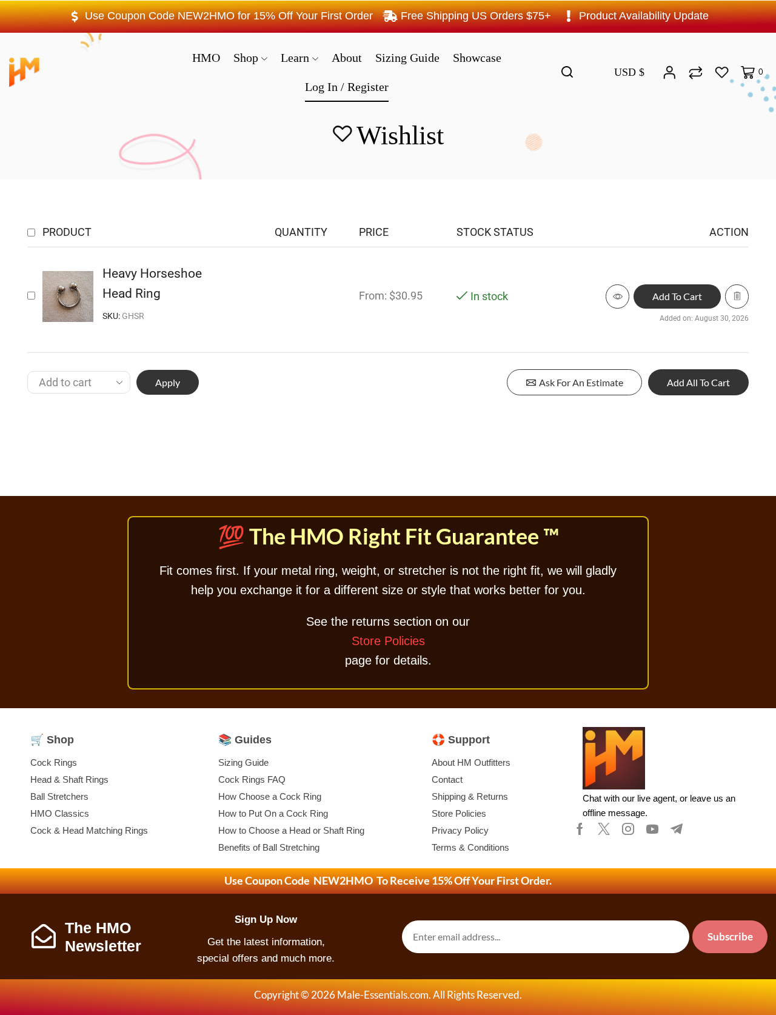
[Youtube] (652, 829)
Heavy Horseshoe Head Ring (152, 283)
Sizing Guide (407, 57)
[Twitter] (604, 829)
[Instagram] (628, 829)
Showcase (477, 57)
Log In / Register (347, 86)
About (347, 57)
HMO (206, 57)
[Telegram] (677, 829)
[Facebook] (580, 829)
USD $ (629, 72)
